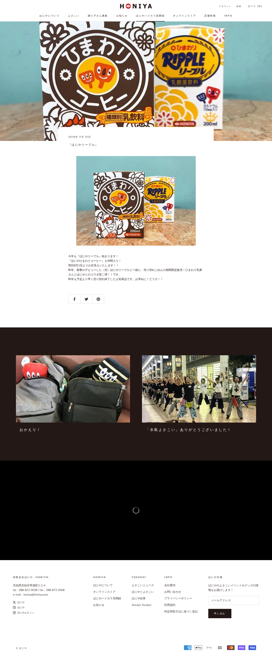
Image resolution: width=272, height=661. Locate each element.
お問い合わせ (172, 592)
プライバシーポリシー (178, 598)
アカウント (225, 6)
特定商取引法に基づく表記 (181, 611)
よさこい (73, 15)
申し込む (220, 613)
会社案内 (169, 585)
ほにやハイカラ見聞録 (150, 15)
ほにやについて (49, 15)
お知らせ (122, 15)
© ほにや (21, 648)
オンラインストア (184, 15)
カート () (255, 6)
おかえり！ (30, 430)
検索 (239, 6)
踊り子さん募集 (98, 15)
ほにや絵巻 (139, 598)
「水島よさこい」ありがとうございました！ (189, 430)
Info (228, 15)
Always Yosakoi (141, 605)
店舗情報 (210, 15)
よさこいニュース (143, 585)
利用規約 (169, 605)
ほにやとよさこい (143, 592)
